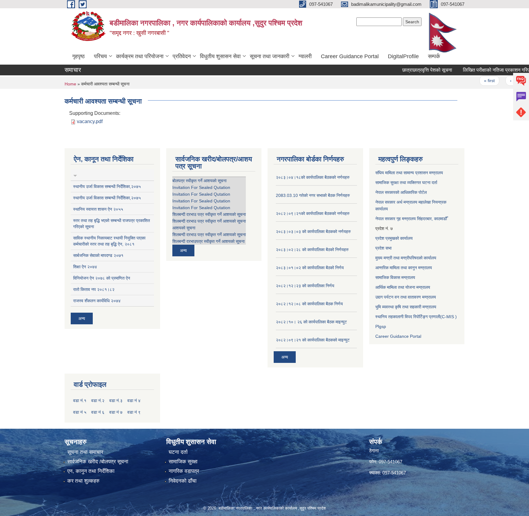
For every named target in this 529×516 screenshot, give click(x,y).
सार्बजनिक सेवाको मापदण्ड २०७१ (98, 255)
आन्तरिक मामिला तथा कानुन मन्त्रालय (403, 267)
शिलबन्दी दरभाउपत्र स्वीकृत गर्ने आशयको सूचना (208, 241)
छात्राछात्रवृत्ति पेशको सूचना (417, 70)
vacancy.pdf (90, 121)
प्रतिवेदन (182, 56)
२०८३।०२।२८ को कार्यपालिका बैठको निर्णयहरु (312, 249)
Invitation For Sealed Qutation (201, 187)
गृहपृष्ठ (78, 56)
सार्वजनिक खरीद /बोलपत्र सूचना (97, 462)
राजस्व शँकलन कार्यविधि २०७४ (97, 300)
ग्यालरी (305, 56)
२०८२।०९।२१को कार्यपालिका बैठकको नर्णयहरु (313, 213)
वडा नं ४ (134, 400)
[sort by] (75, 174)
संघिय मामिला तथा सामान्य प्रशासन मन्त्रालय (409, 172)
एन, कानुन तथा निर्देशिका (90, 471)
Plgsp (380, 326)
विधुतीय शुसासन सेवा (220, 56)
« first (479, 80)
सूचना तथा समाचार (85, 452)
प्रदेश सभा (383, 248)
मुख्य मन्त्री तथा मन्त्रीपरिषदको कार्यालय (405, 257)
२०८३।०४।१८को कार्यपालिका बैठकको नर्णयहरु (313, 177)
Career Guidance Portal (350, 56)
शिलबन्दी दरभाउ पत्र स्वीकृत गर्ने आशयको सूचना (209, 214)
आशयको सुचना (183, 227)
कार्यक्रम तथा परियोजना (139, 56)
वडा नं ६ (97, 412)
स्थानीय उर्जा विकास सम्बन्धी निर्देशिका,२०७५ (107, 186)
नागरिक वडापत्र (184, 471)
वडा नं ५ (79, 412)
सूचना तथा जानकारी (269, 56)
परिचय (100, 56)
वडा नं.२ (97, 400)
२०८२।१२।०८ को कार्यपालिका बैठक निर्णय (309, 303)
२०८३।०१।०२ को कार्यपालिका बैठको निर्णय (310, 267)
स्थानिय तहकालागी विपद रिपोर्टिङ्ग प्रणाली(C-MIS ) (416, 316)
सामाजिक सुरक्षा (183, 462)
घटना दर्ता (178, 452)
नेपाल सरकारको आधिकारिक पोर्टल (401, 192)
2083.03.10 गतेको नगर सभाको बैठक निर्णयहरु (313, 195)
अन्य (81, 318)
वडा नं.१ (79, 400)
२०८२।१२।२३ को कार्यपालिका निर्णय (305, 285)
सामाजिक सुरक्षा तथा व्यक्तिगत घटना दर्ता (406, 182)
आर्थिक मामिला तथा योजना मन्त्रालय (402, 287)
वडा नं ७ (115, 412)
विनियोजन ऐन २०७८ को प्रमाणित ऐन (101, 278)
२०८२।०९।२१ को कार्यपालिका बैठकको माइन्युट (313, 339)
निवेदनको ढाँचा (183, 481)
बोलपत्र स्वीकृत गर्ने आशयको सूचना (199, 180)
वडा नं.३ (115, 400)
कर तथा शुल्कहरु (83, 481)
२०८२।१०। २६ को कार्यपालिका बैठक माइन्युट (311, 321)
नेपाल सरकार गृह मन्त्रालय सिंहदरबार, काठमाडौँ (411, 218)
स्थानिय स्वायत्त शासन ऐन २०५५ (98, 209)
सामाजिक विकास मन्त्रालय (395, 277)
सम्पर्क (434, 56)
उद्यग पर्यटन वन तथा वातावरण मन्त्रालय (405, 297)
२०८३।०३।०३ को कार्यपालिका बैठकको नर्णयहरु (313, 231)
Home (70, 83)
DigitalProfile (403, 56)
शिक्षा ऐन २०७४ (85, 266)
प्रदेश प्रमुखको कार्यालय (394, 238)
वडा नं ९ (134, 412)
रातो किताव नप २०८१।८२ (93, 289)
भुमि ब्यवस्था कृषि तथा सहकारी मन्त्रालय (405, 306)
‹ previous (509, 80)
